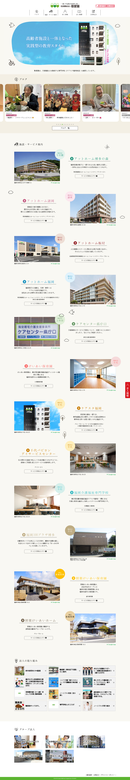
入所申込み (93, 14)
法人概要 (79, 14)
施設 (51, 14)
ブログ (36, 14)
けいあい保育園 (41, 366)
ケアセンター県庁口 (91, 324)
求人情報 (65, 14)
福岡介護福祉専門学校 (91, 492)
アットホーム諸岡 (40, 200)
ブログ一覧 (65, 128)
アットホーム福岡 (40, 281)
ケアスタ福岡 (91, 408)
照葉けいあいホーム (40, 620)
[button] (56, 124)
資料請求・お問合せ (106, 6)
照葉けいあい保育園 (91, 578)
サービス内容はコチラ (88, 176)
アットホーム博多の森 (91, 158)
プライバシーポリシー (108, 775)
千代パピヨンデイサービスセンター (38, 452)
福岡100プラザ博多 (40, 534)
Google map (56, 182)
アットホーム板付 (91, 243)
